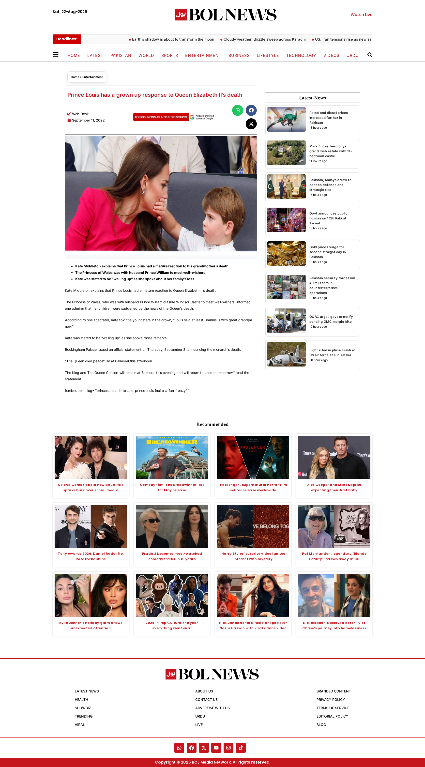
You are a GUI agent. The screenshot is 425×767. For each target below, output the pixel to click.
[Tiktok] (241, 748)
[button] (237, 110)
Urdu (353, 55)
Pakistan (120, 55)
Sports (169, 55)
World (146, 55)
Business (239, 55)
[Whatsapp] (179, 748)
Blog (321, 724)
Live (199, 724)
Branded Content (334, 691)
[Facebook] (192, 748)
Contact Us (206, 699)
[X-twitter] (204, 748)
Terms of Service (333, 708)
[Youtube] (216, 748)
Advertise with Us (212, 708)
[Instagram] (228, 748)
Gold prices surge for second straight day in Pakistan (327, 252)
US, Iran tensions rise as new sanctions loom (345, 39)
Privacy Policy (331, 699)
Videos (331, 55)
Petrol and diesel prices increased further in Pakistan (328, 117)
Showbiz (83, 708)
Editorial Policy (332, 716)
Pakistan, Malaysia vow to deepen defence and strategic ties (330, 185)
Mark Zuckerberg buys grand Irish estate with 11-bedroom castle (330, 151)
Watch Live (361, 14)
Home (73, 55)
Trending (83, 716)
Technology (301, 55)
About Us (204, 691)
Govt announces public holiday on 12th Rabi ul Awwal (328, 218)
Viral (80, 724)
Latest (95, 55)
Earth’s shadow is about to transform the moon (164, 39)
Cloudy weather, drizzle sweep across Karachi (255, 39)
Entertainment (203, 55)
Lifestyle (268, 55)
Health (81, 699)
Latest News (87, 691)
